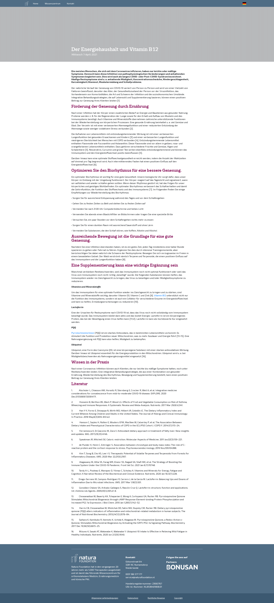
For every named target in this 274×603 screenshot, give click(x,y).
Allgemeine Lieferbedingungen (104, 598)
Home (35, 3)
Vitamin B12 (160, 295)
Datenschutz (133, 598)
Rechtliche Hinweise (156, 598)
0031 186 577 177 (134, 574)
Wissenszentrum (52, 3)
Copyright (178, 598)
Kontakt (70, 3)
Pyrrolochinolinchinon (82, 332)
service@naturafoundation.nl (140, 577)
